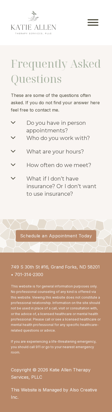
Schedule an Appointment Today (56, 235)
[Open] (93, 22)
